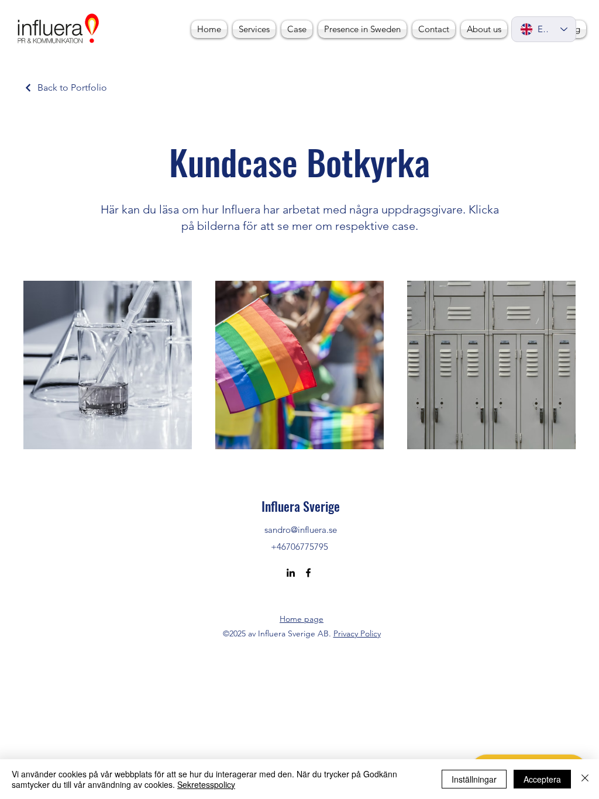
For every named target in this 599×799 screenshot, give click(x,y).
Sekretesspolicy (206, 784)
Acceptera (542, 779)
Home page (301, 619)
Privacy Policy (357, 633)
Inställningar (474, 779)
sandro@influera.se (300, 529)
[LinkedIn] (291, 572)
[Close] (585, 779)
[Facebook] (308, 572)
